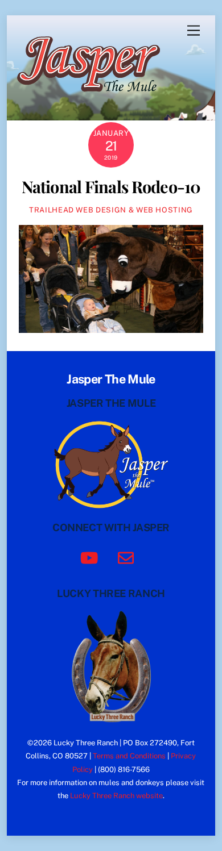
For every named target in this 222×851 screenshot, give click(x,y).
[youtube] (91, 557)
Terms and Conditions (129, 756)
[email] (127, 557)
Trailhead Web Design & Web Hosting (111, 210)
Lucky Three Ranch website (116, 795)
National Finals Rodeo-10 (111, 186)
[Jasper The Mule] (94, 99)
